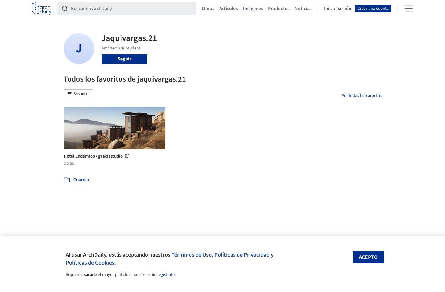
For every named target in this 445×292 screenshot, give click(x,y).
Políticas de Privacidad (241, 255)
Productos (279, 8)
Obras (208, 8)
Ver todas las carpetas (362, 95)
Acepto (368, 257)
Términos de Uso (192, 255)
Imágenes (253, 8)
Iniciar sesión (337, 8)
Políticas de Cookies (90, 263)
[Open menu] (408, 8)
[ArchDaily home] (41, 8)
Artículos (228, 8)
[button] (78, 93)
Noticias (303, 8)
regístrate (166, 275)
